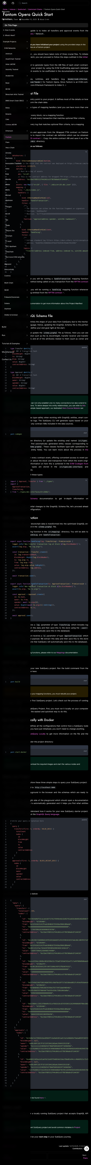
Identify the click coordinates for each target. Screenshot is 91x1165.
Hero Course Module (71, 408)
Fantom (8, 137)
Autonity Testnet (12, 69)
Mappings (61, 653)
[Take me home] (5, 3)
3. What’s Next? (9, 35)
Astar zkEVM (10, 64)
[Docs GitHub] (13, 3)
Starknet (7, 309)
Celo (7, 119)
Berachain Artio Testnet (15, 94)
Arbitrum (9, 54)
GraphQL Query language (47, 814)
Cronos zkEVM (11, 124)
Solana (7, 303)
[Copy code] (84, 153)
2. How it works (9, 30)
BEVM (8, 89)
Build (4, 327)
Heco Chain (10, 148)
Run (3, 335)
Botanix (8, 114)
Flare (7, 142)
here (42, 1098)
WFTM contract (55, 292)
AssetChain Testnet (13, 59)
